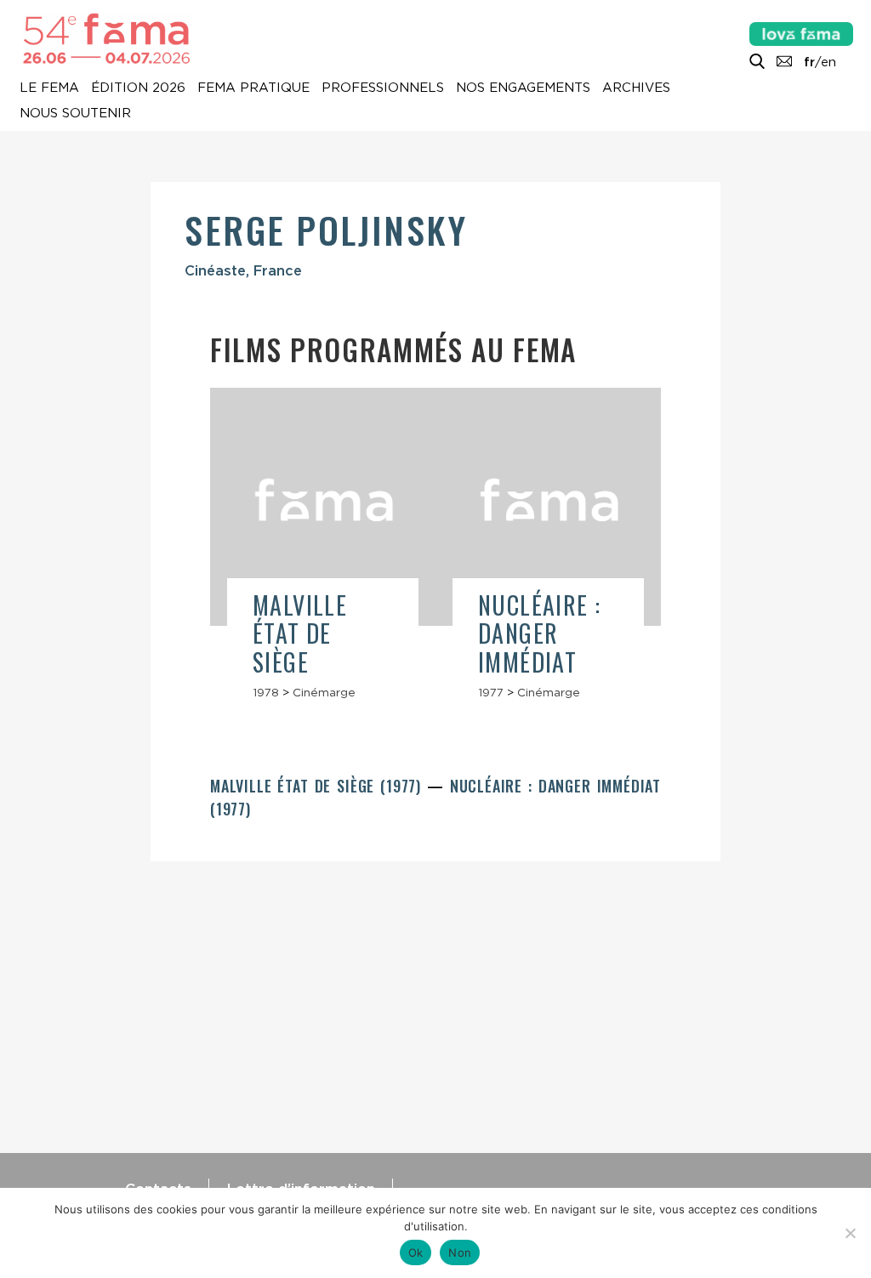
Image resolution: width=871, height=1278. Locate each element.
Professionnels (383, 88)
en (828, 62)
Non (459, 1252)
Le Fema (49, 88)
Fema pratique (253, 88)
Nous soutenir (75, 114)
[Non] (849, 1232)
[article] (323, 551)
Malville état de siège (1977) (318, 786)
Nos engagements (523, 88)
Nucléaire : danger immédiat (539, 633)
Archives (636, 88)
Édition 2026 (138, 88)
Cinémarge (324, 692)
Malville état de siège (300, 633)
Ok (416, 1252)
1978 (266, 692)
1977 (491, 692)
